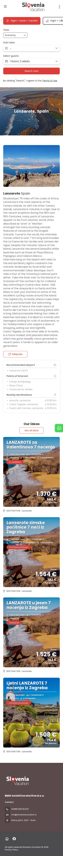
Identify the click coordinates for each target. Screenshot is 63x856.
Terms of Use (49, 80)
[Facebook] (14, 839)
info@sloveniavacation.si (24, 814)
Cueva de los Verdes (20, 389)
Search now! (31, 71)
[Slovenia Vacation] (17, 781)
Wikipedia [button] (17, 354)
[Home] (7, 839)
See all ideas (31, 430)
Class (6, 29)
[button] (1, 20)
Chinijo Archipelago (20, 382)
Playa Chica (16, 385)
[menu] (59, 7)
